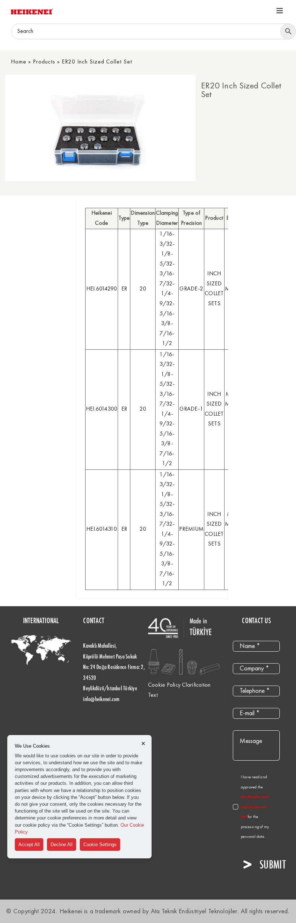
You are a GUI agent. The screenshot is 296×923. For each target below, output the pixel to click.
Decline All (62, 844)
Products (44, 62)
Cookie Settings (100, 844)
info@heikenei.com (101, 699)
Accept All (29, 844)
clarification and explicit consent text (255, 807)
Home (18, 62)
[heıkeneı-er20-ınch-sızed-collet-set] (98, 128)
